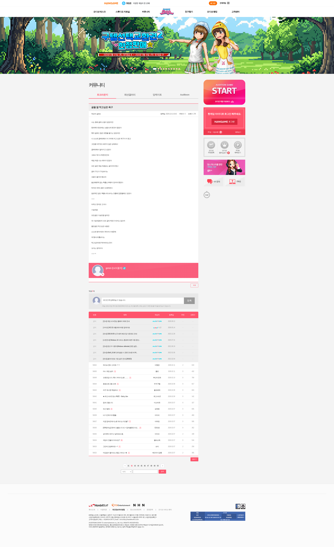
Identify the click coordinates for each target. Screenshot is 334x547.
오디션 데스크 (99, 12)
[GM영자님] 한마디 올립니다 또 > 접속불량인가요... (122, 428)
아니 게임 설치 (109, 371)
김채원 (157, 409)
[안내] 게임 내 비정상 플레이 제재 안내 (116, 321)
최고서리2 (157, 396)
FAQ (235, 181)
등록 (189, 300)
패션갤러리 (129, 94)
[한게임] (111, 3)
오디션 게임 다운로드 (224, 101)
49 (154, 466)
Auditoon (184, 94)
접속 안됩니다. (108, 403)
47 (148, 466)
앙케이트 (157, 94)
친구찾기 (189, 12)
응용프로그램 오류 (110, 384)
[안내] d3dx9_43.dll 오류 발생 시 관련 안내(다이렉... (120, 353)
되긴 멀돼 (107, 409)
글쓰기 (194, 459)
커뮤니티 (146, 12)
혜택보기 (238, 132)
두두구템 (157, 384)
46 (144, 466)
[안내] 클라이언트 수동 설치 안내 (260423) (117, 359)
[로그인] (213, 3)
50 (158, 466)
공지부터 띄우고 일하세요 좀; (113, 434)
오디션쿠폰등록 (211, 152)
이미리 (157, 415)
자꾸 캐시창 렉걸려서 (111, 390)
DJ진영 (157, 428)
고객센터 (235, 12)
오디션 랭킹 (212, 12)
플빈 (157, 371)
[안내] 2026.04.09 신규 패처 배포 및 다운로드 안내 (120, 334)
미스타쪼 (157, 403)
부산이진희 (157, 378)
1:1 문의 (214, 181)
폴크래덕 (157, 390)
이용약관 (103, 510)
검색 (162, 471)
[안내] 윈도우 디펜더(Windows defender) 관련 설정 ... (120, 346)
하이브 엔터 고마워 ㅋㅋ (111, 365)
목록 (194, 285)
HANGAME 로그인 (224, 122)
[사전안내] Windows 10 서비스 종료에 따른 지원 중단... (121, 340)
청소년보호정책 (135, 510)
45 (141, 466)
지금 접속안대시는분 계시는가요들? (117, 421)
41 (128, 466)
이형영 (157, 365)
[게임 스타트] (224, 89)
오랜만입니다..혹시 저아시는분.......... (117, 378)
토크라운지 (102, 94)
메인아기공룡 (157, 453)
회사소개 (92, 510)
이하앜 (157, 421)
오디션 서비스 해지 (165, 510)
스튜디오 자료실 (123, 12)
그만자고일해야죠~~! (111, 446)
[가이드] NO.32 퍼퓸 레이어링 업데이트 (116, 327)
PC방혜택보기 (238, 152)
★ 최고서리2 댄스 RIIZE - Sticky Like (115, 396)
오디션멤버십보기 (223, 152)
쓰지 (157, 446)
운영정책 (150, 510)
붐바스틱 (157, 440)
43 (135, 466)
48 (151, 466)
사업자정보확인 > (151, 517)
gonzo (99, 114)
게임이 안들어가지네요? (112, 440)
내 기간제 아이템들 (109, 415)
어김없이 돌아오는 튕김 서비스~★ (116, 453)
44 (138, 466)
